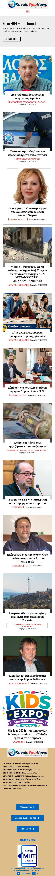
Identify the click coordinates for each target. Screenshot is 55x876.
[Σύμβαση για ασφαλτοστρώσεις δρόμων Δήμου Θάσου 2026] (27, 367)
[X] (34, 873)
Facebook (26, 874)
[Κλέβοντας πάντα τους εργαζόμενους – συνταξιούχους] (27, 423)
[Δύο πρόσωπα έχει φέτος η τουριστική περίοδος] (27, 75)
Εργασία (18, 507)
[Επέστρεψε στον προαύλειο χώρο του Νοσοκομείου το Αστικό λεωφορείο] (27, 535)
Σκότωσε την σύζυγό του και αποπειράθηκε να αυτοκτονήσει (27, 152)
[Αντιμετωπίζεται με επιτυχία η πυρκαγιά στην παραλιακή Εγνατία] (27, 593)
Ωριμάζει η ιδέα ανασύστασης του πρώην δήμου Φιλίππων (27, 677)
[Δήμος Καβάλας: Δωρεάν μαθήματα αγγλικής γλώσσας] (27, 312)
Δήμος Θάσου (18, 395)
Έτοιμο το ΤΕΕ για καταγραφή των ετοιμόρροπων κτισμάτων (27, 501)
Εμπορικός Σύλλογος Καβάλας (27, 102)
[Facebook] (18, 873)
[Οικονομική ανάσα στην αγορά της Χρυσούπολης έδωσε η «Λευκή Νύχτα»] (27, 188)
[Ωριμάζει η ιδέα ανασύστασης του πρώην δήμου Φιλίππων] (27, 656)
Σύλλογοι (18, 742)
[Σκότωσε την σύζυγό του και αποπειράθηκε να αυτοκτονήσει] (27, 131)
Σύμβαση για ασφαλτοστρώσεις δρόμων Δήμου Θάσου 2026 (27, 389)
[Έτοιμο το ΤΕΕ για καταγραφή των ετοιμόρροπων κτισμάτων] (27, 479)
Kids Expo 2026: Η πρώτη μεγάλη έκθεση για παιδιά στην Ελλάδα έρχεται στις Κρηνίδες (27, 734)
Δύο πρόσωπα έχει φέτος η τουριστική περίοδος (27, 96)
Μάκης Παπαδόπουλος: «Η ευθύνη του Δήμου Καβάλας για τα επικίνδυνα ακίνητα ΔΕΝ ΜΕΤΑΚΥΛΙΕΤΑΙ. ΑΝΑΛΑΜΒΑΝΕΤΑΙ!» (27, 274)
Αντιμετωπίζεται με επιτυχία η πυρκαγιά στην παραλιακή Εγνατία (27, 616)
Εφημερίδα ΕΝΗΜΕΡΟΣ (27, 104)
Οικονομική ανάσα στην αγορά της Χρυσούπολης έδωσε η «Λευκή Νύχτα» (27, 211)
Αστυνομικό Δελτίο (27, 159)
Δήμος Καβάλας (18, 285)
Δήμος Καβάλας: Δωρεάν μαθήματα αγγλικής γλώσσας (27, 334)
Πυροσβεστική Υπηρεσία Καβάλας (27, 625)
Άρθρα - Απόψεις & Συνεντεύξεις (27, 450)
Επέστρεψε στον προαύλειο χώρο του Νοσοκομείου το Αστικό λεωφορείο (27, 558)
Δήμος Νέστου (18, 219)
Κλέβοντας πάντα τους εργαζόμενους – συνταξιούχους (27, 444)
